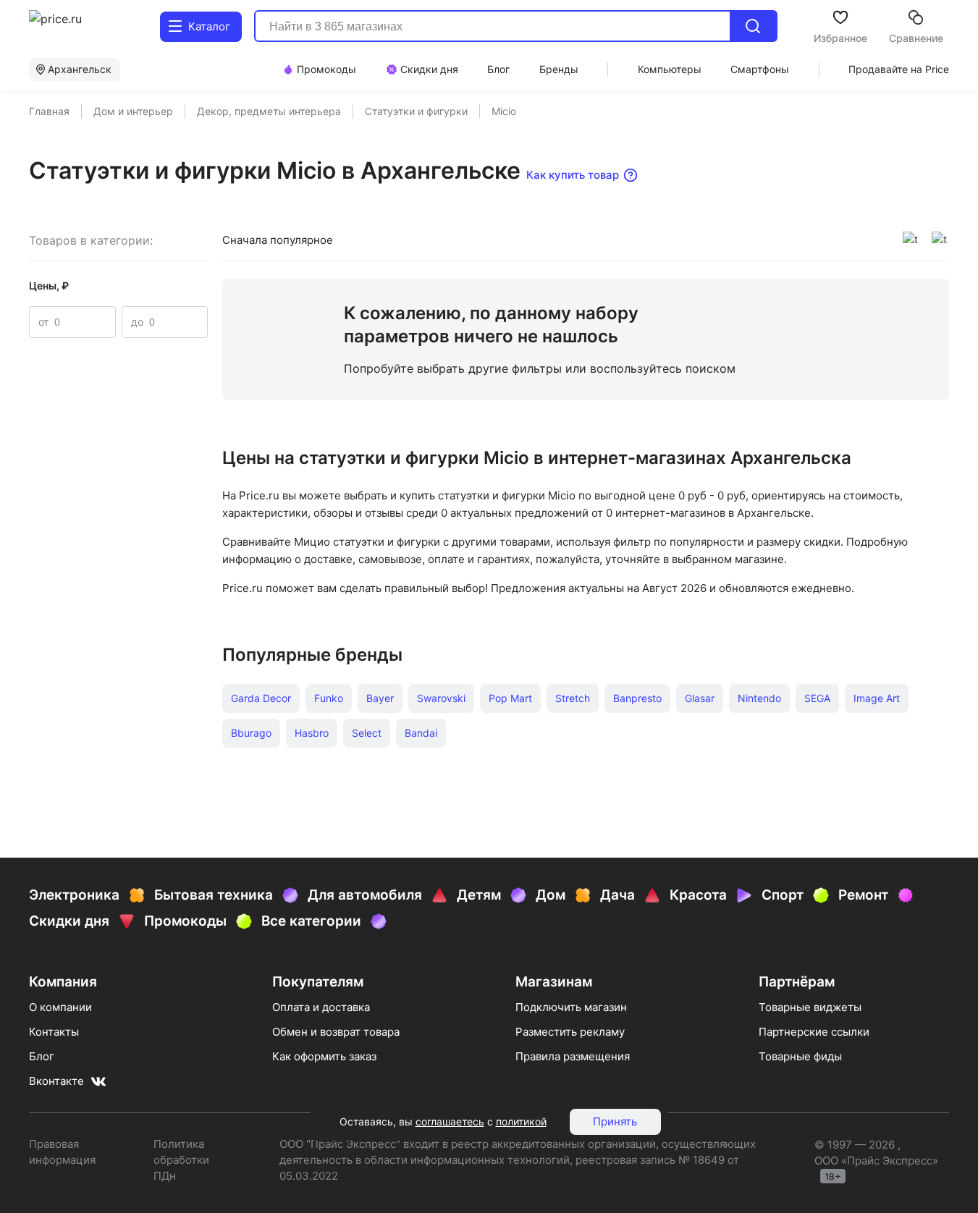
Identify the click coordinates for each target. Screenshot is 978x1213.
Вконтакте (56, 1081)
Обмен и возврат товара (336, 1032)
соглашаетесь (450, 1121)
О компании (60, 1007)
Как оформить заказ (324, 1056)
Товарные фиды (800, 1056)
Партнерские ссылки (814, 1032)
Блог (41, 1056)
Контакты (54, 1032)
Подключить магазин (571, 1007)
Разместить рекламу (570, 1032)
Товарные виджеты (810, 1007)
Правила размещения (572, 1056)
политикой (521, 1121)
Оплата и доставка (321, 1007)
